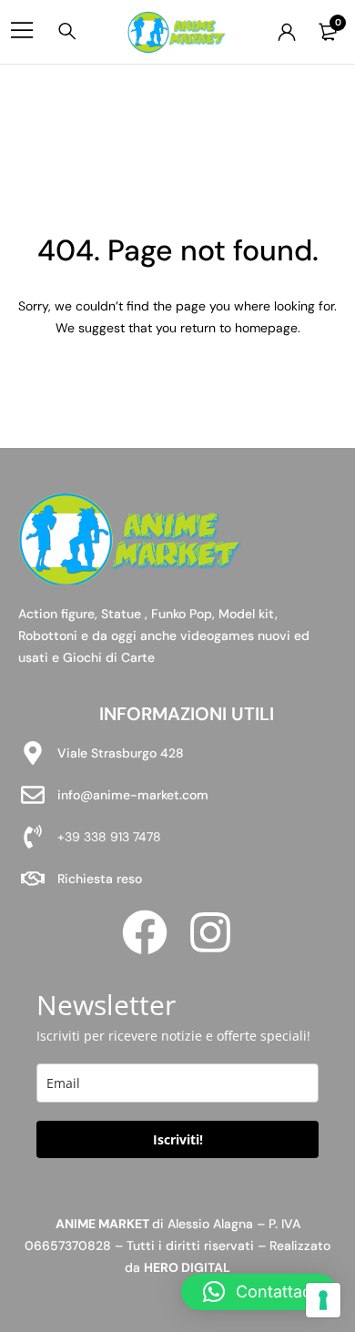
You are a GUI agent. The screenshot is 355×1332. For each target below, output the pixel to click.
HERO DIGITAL (187, 1267)
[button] (259, 1292)
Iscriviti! (178, 1139)
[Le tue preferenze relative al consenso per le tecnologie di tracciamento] (323, 1300)
